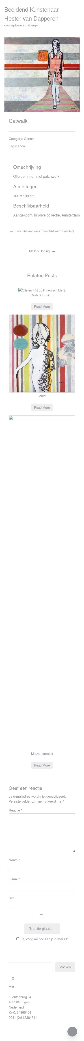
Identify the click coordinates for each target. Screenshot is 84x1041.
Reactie (15, 810)
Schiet (42, 396)
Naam (14, 859)
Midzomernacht (42, 753)
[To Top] (72, 1032)
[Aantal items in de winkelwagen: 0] (13, 978)
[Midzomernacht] (42, 418)
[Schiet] (42, 391)
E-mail (14, 878)
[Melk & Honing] (42, 290)
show (22, 146)
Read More (42, 306)
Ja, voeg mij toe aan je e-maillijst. (45, 938)
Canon (29, 138)
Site (11, 897)
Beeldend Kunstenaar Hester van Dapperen (31, 13)
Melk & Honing (39, 251)
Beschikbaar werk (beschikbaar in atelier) (44, 231)
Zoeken (65, 967)
